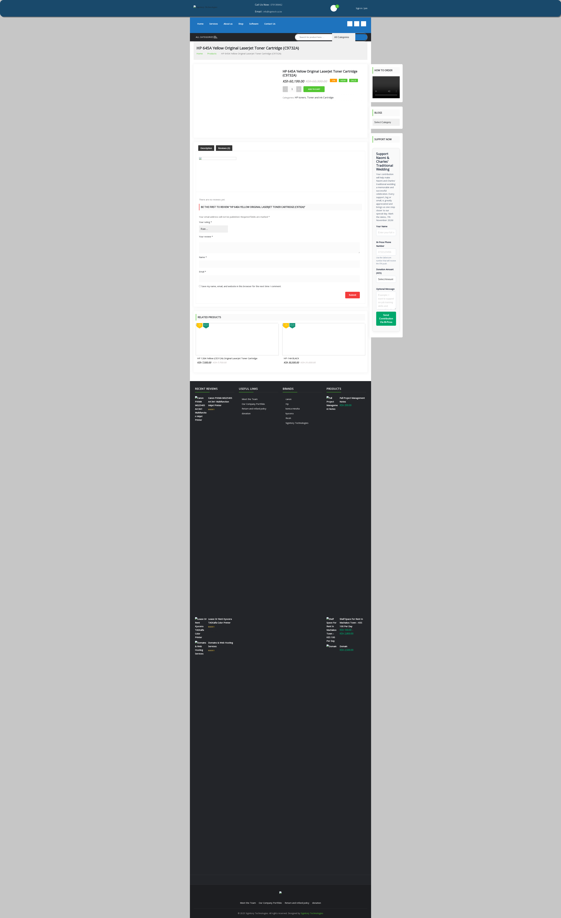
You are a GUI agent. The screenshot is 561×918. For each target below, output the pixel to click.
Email (202, 271)
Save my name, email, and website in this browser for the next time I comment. (241, 286)
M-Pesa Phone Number (383, 244)
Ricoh (288, 418)
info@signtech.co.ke (272, 11)
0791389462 (276, 4)
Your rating (205, 222)
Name (203, 257)
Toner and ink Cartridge (320, 97)
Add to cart (314, 89)
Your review (206, 236)
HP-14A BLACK (291, 358)
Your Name (381, 226)
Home (200, 23)
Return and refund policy (254, 408)
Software (253, 23)
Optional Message (385, 288)
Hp (287, 403)
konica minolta (293, 408)
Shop (240, 23)
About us (228, 23)
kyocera (290, 413)
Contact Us (269, 23)
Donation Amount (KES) (385, 271)
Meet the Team (250, 399)
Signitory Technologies (297, 422)
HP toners (300, 97)
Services (213, 23)
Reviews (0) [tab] (224, 148)
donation (246, 413)
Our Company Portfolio (253, 403)
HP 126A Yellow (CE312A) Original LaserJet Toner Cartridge (227, 358)
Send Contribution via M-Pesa (386, 318)
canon (288, 399)
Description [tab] (206, 148)
